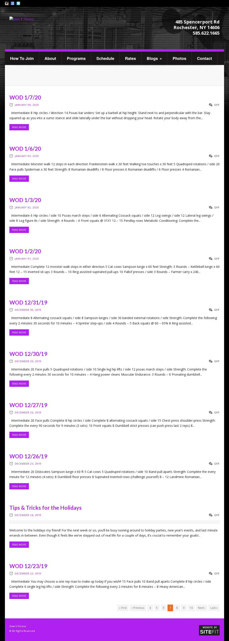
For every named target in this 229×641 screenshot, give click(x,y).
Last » (214, 608)
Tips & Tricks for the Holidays (45, 507)
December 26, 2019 (28, 412)
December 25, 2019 (28, 463)
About (50, 58)
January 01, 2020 (27, 258)
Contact (204, 58)
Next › (201, 608)
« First (123, 608)
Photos (179, 58)
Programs (76, 58)
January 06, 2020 (27, 104)
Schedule (105, 58)
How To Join (22, 58)
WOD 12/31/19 (28, 302)
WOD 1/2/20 (25, 251)
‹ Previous (138, 608)
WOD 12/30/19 (28, 354)
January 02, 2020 (27, 207)
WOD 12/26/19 (28, 456)
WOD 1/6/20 (25, 148)
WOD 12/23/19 (28, 566)
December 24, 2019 (28, 515)
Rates (130, 58)
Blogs (154, 58)
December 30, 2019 (28, 309)
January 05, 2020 (27, 156)
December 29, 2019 (28, 361)
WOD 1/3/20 (25, 200)
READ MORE (19, 127)
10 (191, 608)
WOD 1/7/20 (25, 97)
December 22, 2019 (28, 573)
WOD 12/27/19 (28, 405)
